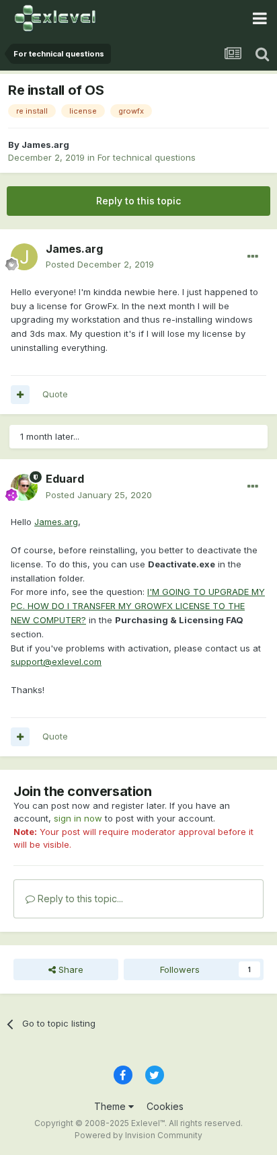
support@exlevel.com (56, 661)
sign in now (78, 818)
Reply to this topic (138, 200)
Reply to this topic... (79, 898)
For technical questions (146, 157)
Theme (111, 1106)
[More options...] (252, 257)
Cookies (165, 1106)
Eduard (65, 478)
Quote (55, 394)
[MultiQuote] (20, 394)
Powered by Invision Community (138, 1135)
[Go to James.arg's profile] (24, 256)
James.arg (45, 144)
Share (69, 969)
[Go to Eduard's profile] (24, 487)
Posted (100, 264)
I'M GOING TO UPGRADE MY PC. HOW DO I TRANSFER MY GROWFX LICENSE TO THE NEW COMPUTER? (138, 605)
